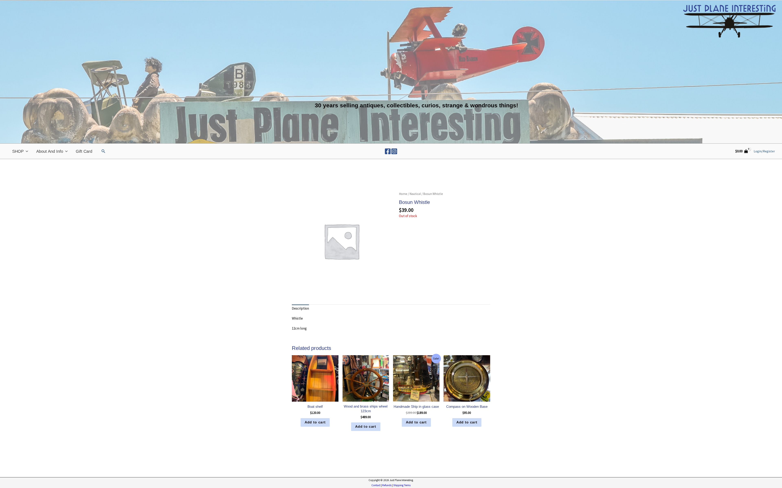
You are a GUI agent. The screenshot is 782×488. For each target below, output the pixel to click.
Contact (375, 485)
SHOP (18, 151)
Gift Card (84, 151)
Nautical (415, 194)
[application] (26, 151)
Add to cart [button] (315, 422)
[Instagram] (394, 151)
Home (403, 194)
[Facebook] (387, 151)
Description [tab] (300, 308)
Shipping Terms (402, 485)
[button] (103, 151)
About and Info (49, 151)
